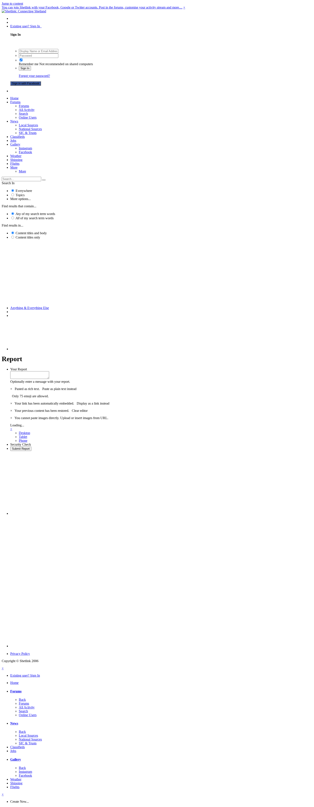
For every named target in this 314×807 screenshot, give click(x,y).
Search (23, 113)
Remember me (28, 64)
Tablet (23, 437)
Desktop (24, 433)
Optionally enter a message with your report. (40, 381)
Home (14, 98)
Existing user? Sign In (26, 26)
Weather (15, 156)
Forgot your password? (34, 76)
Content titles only (28, 237)
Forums (15, 102)
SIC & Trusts (28, 133)
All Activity (27, 110)
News (14, 121)
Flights (14, 163)
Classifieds (17, 136)
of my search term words (35, 214)
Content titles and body (31, 233)
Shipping (16, 160)
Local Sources (28, 125)
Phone (23, 440)
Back (22, 699)
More (14, 167)
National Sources (30, 129)
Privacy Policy (20, 653)
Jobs (13, 140)
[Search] (43, 180)
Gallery (15, 144)
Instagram (25, 148)
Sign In (25, 68)
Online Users (28, 117)
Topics (20, 195)
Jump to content (12, 3)
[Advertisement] (157, 273)
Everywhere (24, 191)
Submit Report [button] (21, 448)
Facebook (25, 152)
